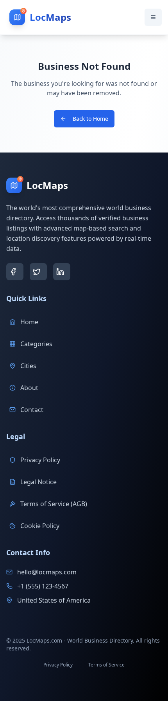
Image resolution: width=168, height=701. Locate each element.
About (29, 387)
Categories (36, 344)
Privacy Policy (40, 460)
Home (29, 322)
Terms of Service (106, 664)
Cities (28, 365)
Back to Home (90, 118)
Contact (31, 409)
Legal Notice (38, 482)
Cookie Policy (39, 525)
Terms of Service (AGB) (53, 503)
